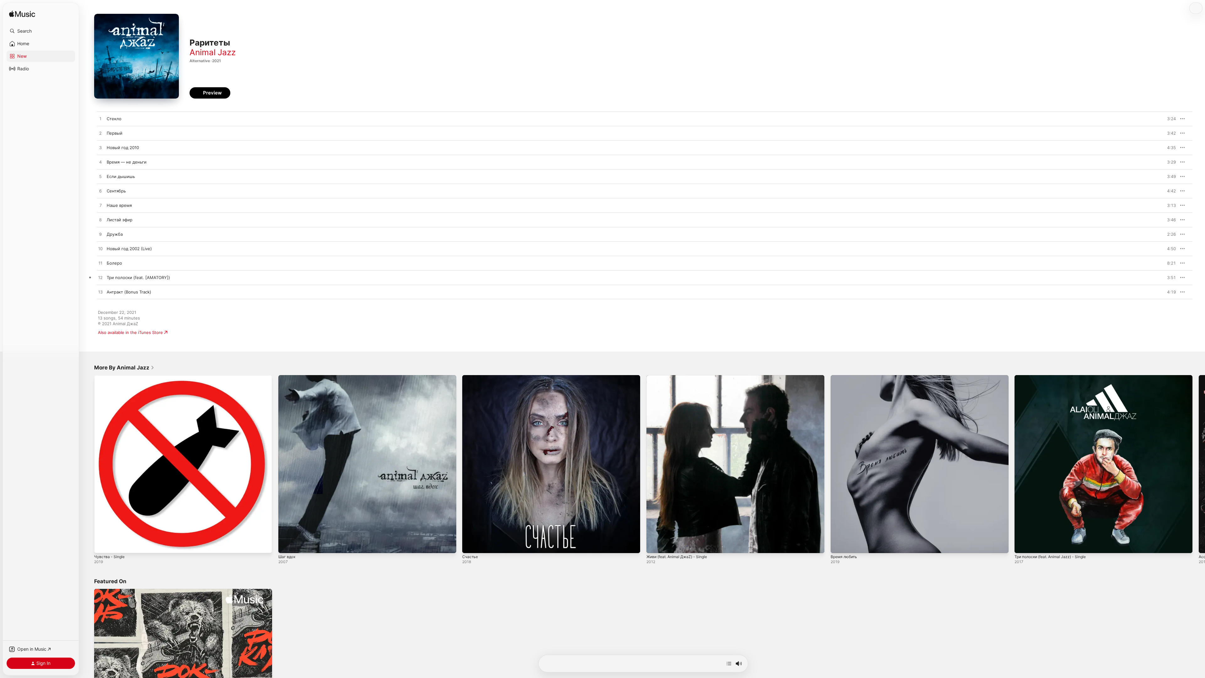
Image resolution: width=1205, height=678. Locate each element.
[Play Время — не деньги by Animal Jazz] (100, 162)
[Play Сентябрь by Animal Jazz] (100, 191)
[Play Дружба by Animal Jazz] (100, 234)
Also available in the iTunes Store (130, 332)
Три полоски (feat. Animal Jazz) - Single (1054, 377)
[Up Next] (729, 663)
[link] (124, 367)
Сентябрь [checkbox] (116, 190)
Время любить (845, 377)
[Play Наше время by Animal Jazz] (100, 205)
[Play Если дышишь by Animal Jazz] (100, 177)
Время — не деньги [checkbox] (127, 161)
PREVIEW (1169, 119)
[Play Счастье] (470, 545)
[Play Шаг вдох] (286, 545)
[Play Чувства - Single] (102, 545)
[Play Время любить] (838, 545)
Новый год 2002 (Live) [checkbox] (129, 248)
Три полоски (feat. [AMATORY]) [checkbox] (138, 277)
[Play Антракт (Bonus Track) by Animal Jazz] (100, 292)
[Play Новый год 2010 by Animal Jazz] (100, 148)
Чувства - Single (110, 377)
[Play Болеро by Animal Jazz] (100, 263)
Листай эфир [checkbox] (119, 219)
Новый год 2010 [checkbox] (123, 147)
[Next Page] (1198, 464)
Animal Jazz (213, 52)
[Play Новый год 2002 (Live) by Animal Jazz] (100, 249)
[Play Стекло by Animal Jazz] (100, 119)
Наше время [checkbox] (119, 205)
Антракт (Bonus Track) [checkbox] (129, 291)
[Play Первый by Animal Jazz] (100, 133)
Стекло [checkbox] (114, 118)
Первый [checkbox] (114, 133)
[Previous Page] (87, 464)
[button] (41, 31)
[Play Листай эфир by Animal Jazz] (100, 220)
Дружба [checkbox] (115, 234)
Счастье (470, 377)
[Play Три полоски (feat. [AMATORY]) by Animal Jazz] (100, 278)
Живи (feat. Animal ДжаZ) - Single (680, 377)
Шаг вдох (287, 377)
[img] (22, 14)
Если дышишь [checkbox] (121, 176)
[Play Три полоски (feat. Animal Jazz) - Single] (1022, 545)
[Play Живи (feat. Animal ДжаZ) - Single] (654, 545)
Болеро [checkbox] (114, 263)
